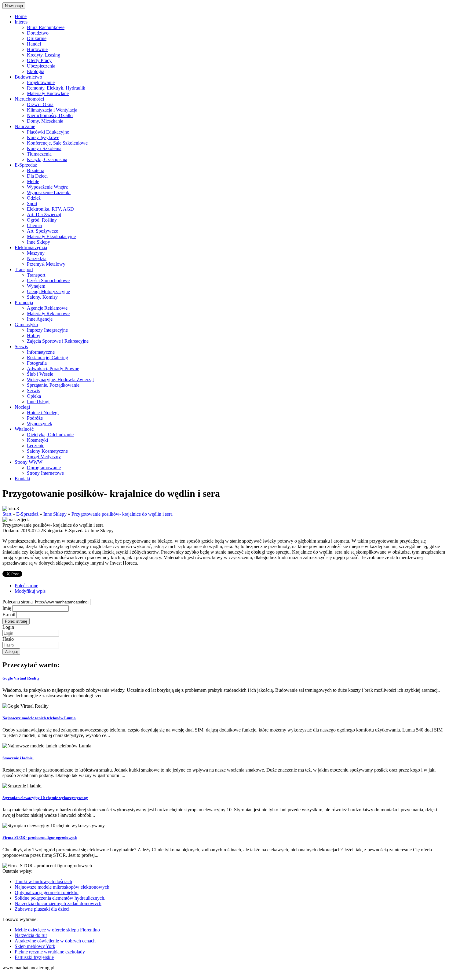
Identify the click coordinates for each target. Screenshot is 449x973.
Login (8, 627)
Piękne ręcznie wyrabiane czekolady (50, 951)
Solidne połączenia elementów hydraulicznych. (60, 898)
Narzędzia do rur (31, 935)
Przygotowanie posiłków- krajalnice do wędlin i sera (122, 514)
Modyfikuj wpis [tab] (30, 591)
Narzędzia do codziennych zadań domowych (58, 903)
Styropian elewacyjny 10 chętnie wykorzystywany (45, 797)
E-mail (8, 614)
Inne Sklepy (55, 514)
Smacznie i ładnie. (18, 758)
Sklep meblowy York (35, 946)
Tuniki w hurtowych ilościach (43, 881)
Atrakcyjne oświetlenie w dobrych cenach (55, 940)
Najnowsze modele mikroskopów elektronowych (62, 887)
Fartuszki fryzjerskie (34, 957)
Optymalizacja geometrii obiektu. (46, 892)
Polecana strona (17, 601)
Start (6, 514)
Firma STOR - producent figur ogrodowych (39, 837)
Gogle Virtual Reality (21, 678)
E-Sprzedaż (27, 514)
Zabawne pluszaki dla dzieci (42, 909)
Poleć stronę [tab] (26, 585)
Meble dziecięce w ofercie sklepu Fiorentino (57, 929)
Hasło (8, 639)
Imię (6, 608)
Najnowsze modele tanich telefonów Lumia (39, 718)
